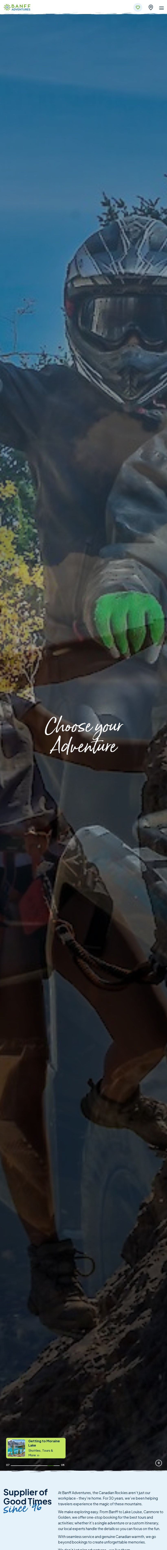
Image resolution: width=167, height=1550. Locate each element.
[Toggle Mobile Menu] (161, 9)
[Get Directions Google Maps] (150, 6)
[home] (17, 7)
